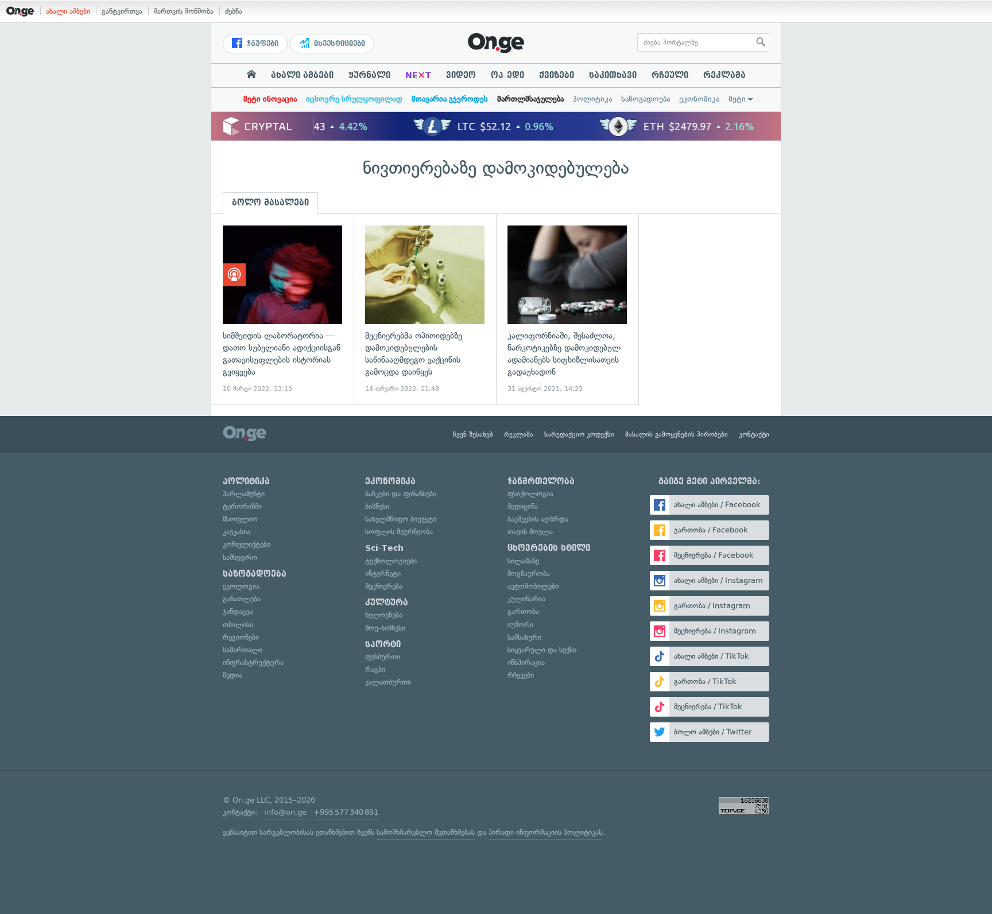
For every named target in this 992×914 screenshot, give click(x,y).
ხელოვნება (383, 614)
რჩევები (520, 675)
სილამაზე (523, 561)
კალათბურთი (388, 682)
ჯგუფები (261, 44)
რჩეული (670, 75)
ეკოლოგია (241, 586)
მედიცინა (522, 506)
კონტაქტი (754, 434)
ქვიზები (556, 75)
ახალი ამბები (68, 11)
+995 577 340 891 (345, 812)
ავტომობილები (533, 586)
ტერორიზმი (242, 506)
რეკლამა (724, 75)
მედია (232, 675)
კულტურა (386, 602)
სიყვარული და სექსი (541, 649)
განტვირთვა (122, 11)
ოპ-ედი (507, 75)
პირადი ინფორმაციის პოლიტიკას (545, 832)
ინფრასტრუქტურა (253, 662)
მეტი (737, 99)
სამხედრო (240, 557)
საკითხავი (613, 75)
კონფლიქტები (246, 544)
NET (418, 75)
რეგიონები (241, 637)
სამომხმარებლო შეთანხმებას (426, 832)
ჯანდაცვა (238, 611)
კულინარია (526, 598)
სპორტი (383, 644)
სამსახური (524, 637)
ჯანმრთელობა (541, 481)
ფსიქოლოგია (530, 493)
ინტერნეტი (383, 573)
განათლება (242, 598)
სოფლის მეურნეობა (399, 531)
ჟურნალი (369, 75)
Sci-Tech (384, 548)
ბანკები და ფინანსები (400, 493)
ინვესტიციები (338, 44)
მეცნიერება (383, 586)
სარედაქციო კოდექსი (579, 434)
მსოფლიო (240, 519)
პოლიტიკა (592, 99)
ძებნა (233, 11)
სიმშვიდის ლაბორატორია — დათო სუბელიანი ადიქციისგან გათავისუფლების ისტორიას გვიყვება (282, 309)
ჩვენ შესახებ (473, 434)
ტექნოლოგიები (391, 561)
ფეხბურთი (382, 656)
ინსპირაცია (526, 662)
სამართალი (242, 649)
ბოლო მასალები (270, 202)
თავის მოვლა (530, 531)
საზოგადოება (645, 99)
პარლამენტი (244, 493)
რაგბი (375, 669)
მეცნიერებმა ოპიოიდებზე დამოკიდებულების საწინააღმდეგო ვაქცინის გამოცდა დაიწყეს (425, 309)
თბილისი (238, 624)
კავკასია (236, 531)
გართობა (523, 611)
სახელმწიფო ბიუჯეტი (400, 519)
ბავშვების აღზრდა (537, 519)
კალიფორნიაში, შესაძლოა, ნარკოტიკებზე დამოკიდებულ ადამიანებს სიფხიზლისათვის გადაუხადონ (567, 309)
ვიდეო (461, 75)
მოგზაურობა (528, 573)
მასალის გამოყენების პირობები (676, 434)
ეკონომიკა (699, 99)
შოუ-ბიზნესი (385, 628)
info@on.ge (285, 812)
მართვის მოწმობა (184, 11)
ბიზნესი (377, 506)
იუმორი (520, 624)
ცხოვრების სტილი (548, 548)
